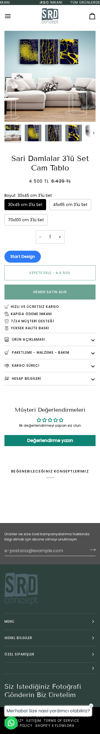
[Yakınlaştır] (15, 111)
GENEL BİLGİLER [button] (18, 637)
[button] (50, 668)
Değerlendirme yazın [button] (50, 440)
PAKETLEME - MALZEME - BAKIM (40, 352)
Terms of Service (61, 720)
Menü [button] (9, 621)
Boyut (28, 195)
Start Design (22, 256)
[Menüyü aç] (12, 16)
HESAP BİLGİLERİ (26, 378)
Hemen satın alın (49, 292)
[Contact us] (11, 723)
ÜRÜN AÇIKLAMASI (28, 339)
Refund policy (18, 725)
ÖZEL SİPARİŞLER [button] (19, 654)
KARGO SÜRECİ (25, 365)
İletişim (33, 720)
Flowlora (65, 725)
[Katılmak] (91, 550)
